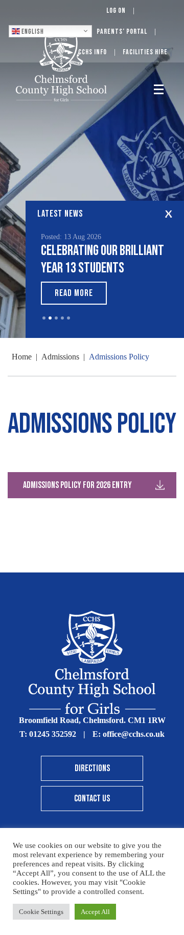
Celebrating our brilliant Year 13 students (102, 259)
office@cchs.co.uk (134, 734)
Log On (116, 10)
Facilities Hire (145, 52)
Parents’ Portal (122, 31)
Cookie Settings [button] (41, 912)
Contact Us (92, 798)
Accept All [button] (95, 912)
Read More (74, 293)
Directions (92, 768)
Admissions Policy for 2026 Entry (77, 485)
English (32, 31)
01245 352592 (52, 734)
